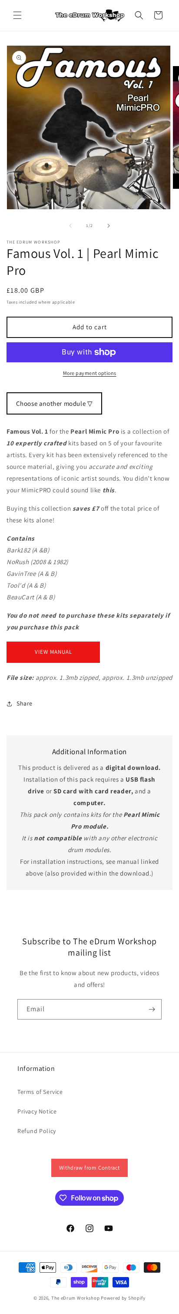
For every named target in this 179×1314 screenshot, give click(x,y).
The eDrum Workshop (75, 1298)
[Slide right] (108, 225)
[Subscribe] (151, 1009)
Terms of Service (40, 1092)
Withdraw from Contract (89, 1167)
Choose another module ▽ (54, 403)
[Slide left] (70, 225)
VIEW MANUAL (53, 651)
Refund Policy (36, 1131)
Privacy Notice (36, 1111)
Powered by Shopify (123, 1298)
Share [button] (25, 703)
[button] (17, 15)
